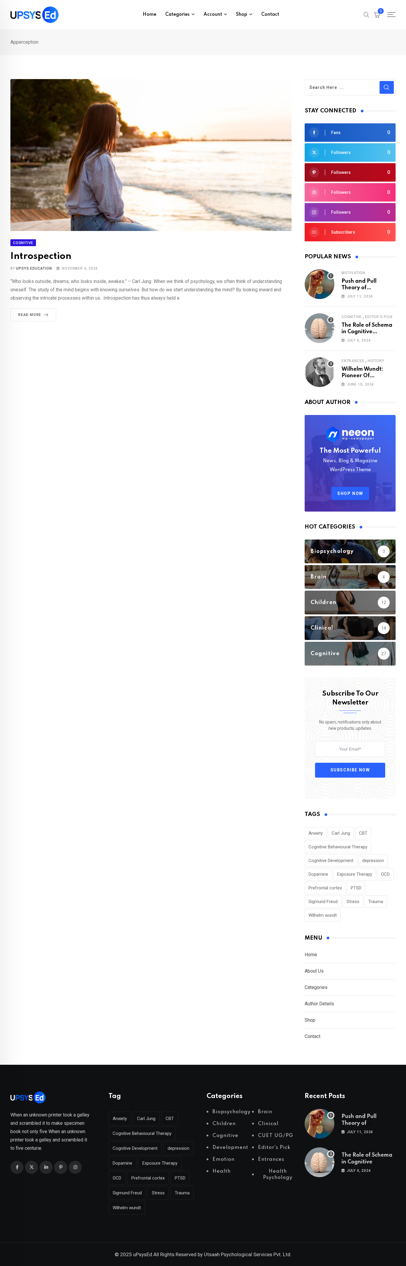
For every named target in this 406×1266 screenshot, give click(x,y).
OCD (385, 874)
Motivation (353, 273)
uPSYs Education (34, 268)
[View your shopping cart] (377, 14)
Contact (270, 14)
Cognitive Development (331, 860)
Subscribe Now (350, 770)
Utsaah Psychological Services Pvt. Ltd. (248, 1254)
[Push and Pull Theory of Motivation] (319, 284)
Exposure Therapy (354, 874)
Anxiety (316, 833)
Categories (316, 987)
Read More (29, 315)
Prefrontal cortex (325, 888)
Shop (310, 1020)
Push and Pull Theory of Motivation (359, 288)
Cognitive (352, 317)
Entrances (353, 361)
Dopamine (318, 874)
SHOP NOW (350, 493)
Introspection (40, 256)
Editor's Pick (378, 317)
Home (149, 14)
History (376, 361)
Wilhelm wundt (323, 915)
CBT (363, 833)
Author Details (319, 1003)
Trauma (375, 901)
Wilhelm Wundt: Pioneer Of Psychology (362, 376)
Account (213, 14)
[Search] (366, 14)
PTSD (356, 888)
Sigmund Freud (323, 901)
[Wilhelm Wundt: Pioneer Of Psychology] (319, 372)
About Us (314, 971)
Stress (353, 901)
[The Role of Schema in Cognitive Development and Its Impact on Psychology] (319, 328)
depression (373, 860)
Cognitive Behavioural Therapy (338, 847)
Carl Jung (341, 833)
